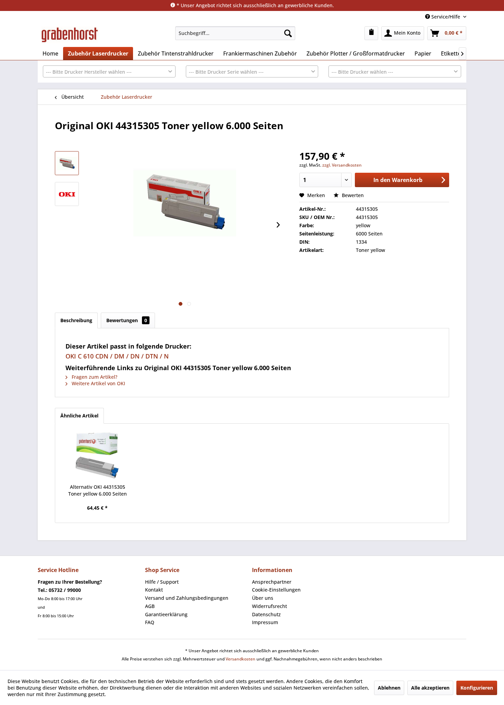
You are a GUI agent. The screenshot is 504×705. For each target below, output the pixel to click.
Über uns (262, 598)
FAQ (149, 622)
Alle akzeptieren (430, 687)
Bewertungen (126, 320)
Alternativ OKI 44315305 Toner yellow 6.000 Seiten (97, 490)
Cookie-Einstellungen (276, 589)
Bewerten (352, 195)
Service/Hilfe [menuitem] (445, 16)
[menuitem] (235, 33)
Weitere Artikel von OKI (97, 383)
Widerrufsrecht (269, 606)
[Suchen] (288, 33)
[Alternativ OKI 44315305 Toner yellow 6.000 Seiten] (97, 456)
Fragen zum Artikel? (93, 377)
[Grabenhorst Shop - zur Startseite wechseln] (69, 35)
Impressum (265, 622)
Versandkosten (240, 659)
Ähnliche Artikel (79, 415)
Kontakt (154, 589)
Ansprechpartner (271, 582)
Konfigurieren (476, 687)
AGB (150, 606)
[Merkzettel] (371, 33)
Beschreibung (76, 320)
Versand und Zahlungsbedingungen (186, 598)
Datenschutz (266, 614)
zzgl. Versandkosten (342, 165)
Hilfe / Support (162, 582)
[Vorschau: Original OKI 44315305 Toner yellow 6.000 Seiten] (67, 194)
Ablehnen (389, 687)
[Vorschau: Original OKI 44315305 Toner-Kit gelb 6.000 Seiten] (67, 163)
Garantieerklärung (166, 614)
